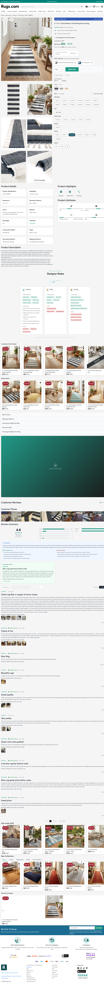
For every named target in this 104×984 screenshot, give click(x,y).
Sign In (90, 6)
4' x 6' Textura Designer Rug (9, 886)
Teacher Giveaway (31, 981)
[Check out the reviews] (82, 976)
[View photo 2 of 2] (8, 705)
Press (53, 978)
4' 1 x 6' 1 (73, 100)
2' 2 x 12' (94, 134)
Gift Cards (29, 967)
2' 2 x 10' (87, 134)
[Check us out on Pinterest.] (87, 968)
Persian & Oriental (12, 11)
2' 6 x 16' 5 (58, 139)
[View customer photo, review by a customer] (6, 516)
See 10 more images (39, 180)
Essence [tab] (11, 859)
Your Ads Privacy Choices (8, 976)
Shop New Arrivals (52, 1)
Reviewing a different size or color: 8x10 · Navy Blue (12, 747)
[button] (49, 20)
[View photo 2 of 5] (8, 618)
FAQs (53, 968)
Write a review (69, 27)
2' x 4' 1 (57, 134)
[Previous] (2, 360)
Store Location (30, 970)
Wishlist (98, 6)
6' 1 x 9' (87, 100)
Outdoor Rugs (42, 11)
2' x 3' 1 (57, 100)
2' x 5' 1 (64, 134)
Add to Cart (72, 69)
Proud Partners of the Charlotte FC (35, 965)
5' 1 (56, 146)
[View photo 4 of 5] (18, 618)
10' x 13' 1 (80, 104)
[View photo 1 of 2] (3, 705)
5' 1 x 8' (80, 100)
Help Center (55, 970)
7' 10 (62, 146)
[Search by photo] (22, 6)
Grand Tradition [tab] (37, 859)
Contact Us (54, 965)
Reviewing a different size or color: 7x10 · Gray (13, 579)
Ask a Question (59, 75)
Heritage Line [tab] (19, 859)
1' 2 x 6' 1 (73, 119)
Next (64, 821)
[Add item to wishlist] (19, 348)
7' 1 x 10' (95, 100)
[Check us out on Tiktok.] (84, 968)
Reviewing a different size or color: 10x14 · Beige (12, 725)
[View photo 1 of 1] (3, 681)
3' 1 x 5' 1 (65, 100)
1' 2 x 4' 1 (58, 119)
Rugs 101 (54, 972)
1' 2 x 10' (88, 119)
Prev (47, 821)
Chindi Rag (21, 15)
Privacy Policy (97, 930)
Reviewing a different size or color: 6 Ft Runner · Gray (13, 768)
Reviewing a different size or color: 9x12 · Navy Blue (12, 614)
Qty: (56, 69)
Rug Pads (58, 11)
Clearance (100, 11)
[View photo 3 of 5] (13, 618)
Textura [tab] (4, 859)
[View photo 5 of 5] (24, 618)
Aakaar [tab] (28, 859)
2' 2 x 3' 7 (58, 127)
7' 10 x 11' (65, 104)
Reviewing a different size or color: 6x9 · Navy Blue (12, 807)
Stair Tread (58, 112)
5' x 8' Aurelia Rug (92, 849)
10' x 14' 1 (88, 104)
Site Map (29, 972)
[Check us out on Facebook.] (78, 968)
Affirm (28, 974)
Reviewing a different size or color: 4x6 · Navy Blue (12, 639)
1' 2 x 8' (80, 119)
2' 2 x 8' (79, 134)
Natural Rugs (32, 11)
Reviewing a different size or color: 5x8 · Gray (11, 678)
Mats (64, 11)
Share (68, 75)
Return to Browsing (6, 15)
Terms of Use (5, 972)
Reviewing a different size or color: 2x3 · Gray (11, 701)
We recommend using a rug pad (71, 58)
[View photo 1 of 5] (3, 618)
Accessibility (54, 976)
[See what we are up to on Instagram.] (81, 968)
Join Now (99, 928)
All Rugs (3, 11)
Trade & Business (30, 978)
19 (60, 821)
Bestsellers (29, 976)
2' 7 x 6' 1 (72, 134)
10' (67, 146)
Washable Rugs (23, 11)
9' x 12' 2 (72, 104)
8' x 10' (57, 104)
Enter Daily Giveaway (31, 979)
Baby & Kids (51, 11)
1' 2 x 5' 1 (65, 119)
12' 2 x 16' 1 (96, 104)
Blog (28, 968)
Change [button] (64, 80)
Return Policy (55, 974)
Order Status (99, 1)
